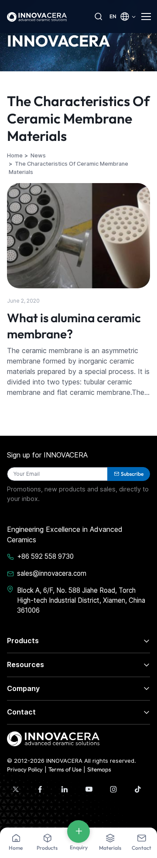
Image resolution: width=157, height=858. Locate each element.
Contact (21, 712)
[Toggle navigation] (145, 16)
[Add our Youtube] (89, 789)
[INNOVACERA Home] (53, 738)
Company (23, 688)
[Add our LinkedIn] (64, 789)
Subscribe (132, 474)
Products (23, 640)
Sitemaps (99, 769)
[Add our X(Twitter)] (15, 789)
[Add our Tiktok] (138, 789)
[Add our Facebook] (40, 789)
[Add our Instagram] (113, 789)
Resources (25, 664)
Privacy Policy (25, 769)
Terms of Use (65, 769)
